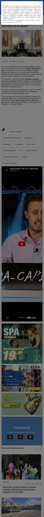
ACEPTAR (18, 22)
